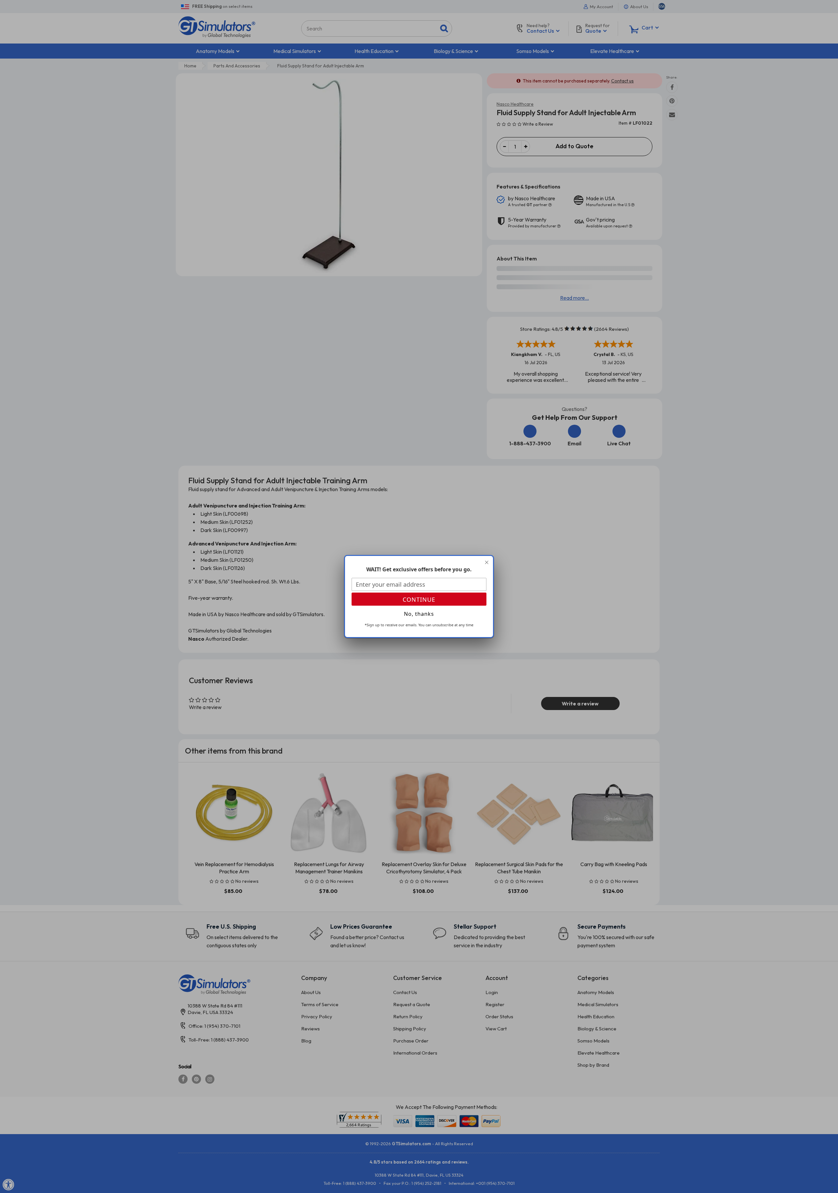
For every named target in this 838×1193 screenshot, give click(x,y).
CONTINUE (419, 599)
